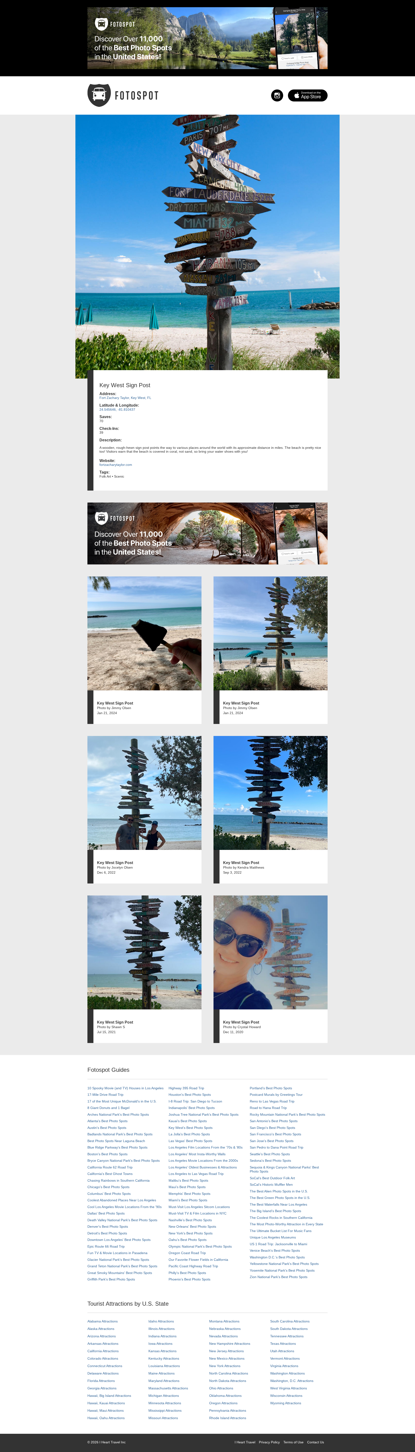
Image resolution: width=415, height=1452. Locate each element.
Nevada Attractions (223, 1336)
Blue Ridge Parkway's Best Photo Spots (117, 1147)
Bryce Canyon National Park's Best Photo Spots (123, 1160)
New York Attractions (224, 1366)
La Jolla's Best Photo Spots (189, 1134)
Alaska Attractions (100, 1329)
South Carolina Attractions (290, 1321)
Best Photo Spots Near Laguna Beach (116, 1141)
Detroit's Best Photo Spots (107, 1233)
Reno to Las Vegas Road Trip (272, 1101)
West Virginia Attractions (288, 1388)
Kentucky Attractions (163, 1358)
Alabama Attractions (102, 1321)
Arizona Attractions (101, 1336)
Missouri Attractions (163, 1418)
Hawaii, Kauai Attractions (106, 1403)
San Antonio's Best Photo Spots (274, 1121)
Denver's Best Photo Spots (107, 1226)
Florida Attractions (101, 1381)
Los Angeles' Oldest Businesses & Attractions (203, 1167)
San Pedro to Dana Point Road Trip (276, 1147)
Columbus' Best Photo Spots (109, 1194)
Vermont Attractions (285, 1358)
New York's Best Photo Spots (191, 1233)
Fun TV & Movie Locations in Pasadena (117, 1253)
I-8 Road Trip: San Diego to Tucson (195, 1101)
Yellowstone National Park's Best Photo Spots (284, 1264)
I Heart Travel (245, 1442)
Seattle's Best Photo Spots (270, 1154)
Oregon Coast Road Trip (187, 1253)
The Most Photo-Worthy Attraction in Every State (286, 1224)
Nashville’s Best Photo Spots (190, 1220)
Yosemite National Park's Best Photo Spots (282, 1270)
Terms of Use (293, 1442)
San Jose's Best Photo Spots (271, 1141)
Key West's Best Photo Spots (191, 1128)
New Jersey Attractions (226, 1351)
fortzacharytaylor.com (115, 465)
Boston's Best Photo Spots (107, 1154)
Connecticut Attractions (104, 1366)
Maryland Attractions (163, 1381)
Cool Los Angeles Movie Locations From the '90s (124, 1207)
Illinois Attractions (161, 1329)
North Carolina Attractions (228, 1373)
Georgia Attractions (101, 1388)
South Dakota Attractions (289, 1329)
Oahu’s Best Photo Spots (188, 1240)
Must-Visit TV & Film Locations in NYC (197, 1213)
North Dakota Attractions (227, 1381)
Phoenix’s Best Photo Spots (189, 1279)
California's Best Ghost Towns (110, 1174)
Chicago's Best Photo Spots (108, 1187)
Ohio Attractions (221, 1388)
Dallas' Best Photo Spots (106, 1213)
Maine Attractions (161, 1373)
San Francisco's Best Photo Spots (275, 1134)
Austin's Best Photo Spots (106, 1128)
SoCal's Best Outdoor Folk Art (272, 1178)
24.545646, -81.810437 (117, 409)
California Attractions (103, 1351)
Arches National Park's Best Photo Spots (118, 1114)
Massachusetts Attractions (168, 1388)
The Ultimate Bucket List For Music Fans (280, 1231)
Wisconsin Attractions (286, 1396)
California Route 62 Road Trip (110, 1167)
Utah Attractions (282, 1351)
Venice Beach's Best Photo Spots (275, 1250)
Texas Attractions (283, 1343)
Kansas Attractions (162, 1351)
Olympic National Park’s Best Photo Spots (200, 1246)
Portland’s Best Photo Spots (271, 1088)
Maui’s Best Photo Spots (187, 1187)
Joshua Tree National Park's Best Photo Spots (203, 1114)
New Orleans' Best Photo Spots (192, 1226)
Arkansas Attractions (102, 1343)
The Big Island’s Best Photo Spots (275, 1211)
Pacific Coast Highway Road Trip (193, 1266)
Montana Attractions (224, 1321)
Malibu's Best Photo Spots (188, 1180)
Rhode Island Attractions (227, 1418)
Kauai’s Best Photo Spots (188, 1121)
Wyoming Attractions (285, 1403)
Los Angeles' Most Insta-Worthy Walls (197, 1154)
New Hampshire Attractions (229, 1343)
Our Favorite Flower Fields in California (198, 1260)
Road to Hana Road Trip (268, 1108)
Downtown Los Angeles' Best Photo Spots (119, 1240)
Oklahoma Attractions (225, 1396)
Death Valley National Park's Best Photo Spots (122, 1220)
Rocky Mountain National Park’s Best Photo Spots (287, 1114)
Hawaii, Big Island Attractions (109, 1396)
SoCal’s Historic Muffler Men (271, 1184)
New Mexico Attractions (226, 1358)
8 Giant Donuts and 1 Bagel (108, 1108)
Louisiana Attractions (164, 1366)
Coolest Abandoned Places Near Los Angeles (121, 1200)
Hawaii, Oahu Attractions (106, 1418)
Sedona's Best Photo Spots (270, 1160)
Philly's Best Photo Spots (187, 1273)
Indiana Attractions (162, 1336)
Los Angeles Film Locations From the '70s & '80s (206, 1147)
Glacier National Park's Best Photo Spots (118, 1260)
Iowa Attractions (160, 1343)
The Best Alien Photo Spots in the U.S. (279, 1191)
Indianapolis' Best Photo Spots (192, 1108)
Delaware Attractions (103, 1373)
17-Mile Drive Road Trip (105, 1094)
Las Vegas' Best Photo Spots (190, 1141)
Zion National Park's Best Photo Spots (278, 1277)
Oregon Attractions (223, 1403)
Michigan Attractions (163, 1396)
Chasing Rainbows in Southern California (118, 1180)
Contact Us (315, 1442)
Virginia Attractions (284, 1366)
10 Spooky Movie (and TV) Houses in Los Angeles (125, 1088)
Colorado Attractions (102, 1358)
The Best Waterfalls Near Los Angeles (278, 1204)
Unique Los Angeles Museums (273, 1237)
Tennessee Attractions (287, 1336)
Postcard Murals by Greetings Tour (276, 1094)
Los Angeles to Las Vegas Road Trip (196, 1174)
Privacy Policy (269, 1442)
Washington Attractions (287, 1373)
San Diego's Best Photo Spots (272, 1128)
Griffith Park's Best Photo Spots (111, 1279)
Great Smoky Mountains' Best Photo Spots (119, 1273)
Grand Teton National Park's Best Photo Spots (122, 1266)
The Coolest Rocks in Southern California (281, 1218)
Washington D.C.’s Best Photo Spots (277, 1257)
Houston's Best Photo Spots (190, 1094)
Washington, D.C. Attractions (291, 1381)
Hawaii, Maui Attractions (105, 1410)
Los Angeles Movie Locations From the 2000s (203, 1160)
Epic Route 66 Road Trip (106, 1246)
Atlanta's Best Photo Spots (107, 1121)
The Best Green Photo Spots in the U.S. (280, 1198)
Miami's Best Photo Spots (188, 1200)
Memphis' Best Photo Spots (189, 1194)
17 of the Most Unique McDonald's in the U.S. (122, 1101)
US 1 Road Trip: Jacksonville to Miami (278, 1244)
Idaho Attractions (161, 1321)
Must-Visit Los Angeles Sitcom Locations (199, 1207)
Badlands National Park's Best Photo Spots (120, 1134)
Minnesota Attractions (164, 1403)
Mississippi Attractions (165, 1410)
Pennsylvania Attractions (227, 1410)
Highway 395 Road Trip (186, 1088)
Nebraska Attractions (225, 1329)
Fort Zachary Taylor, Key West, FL (125, 398)
